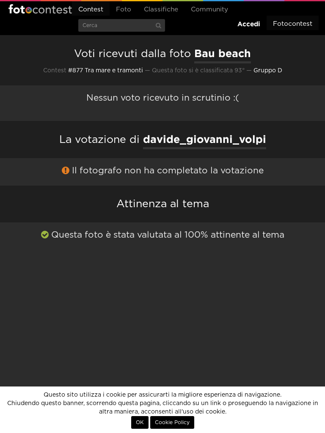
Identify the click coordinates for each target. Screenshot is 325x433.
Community (209, 9)
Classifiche (161, 9)
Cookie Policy (172, 422)
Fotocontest (40, 9)
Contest (90, 9)
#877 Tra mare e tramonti (105, 71)
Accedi (248, 23)
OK (140, 422)
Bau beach (222, 53)
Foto (123, 9)
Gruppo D (267, 71)
